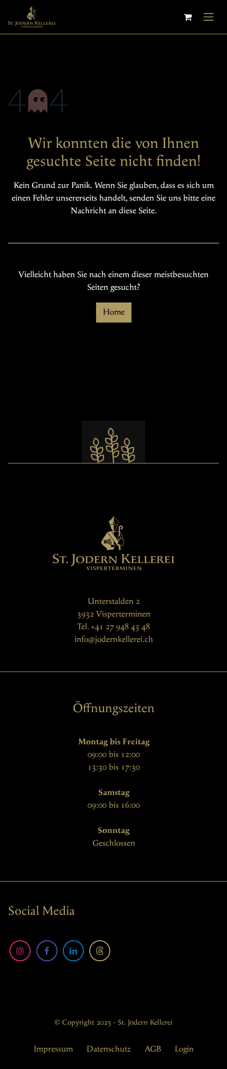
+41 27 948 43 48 (120, 626)
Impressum (53, 1049)
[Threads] (99, 950)
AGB (153, 1049)
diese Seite (137, 210)
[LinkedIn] (73, 950)
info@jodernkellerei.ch (113, 639)
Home (114, 312)
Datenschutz (109, 1049)
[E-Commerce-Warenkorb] (187, 16)
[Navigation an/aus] (208, 16)
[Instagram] (20, 950)
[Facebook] (47, 950)
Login (184, 1049)
